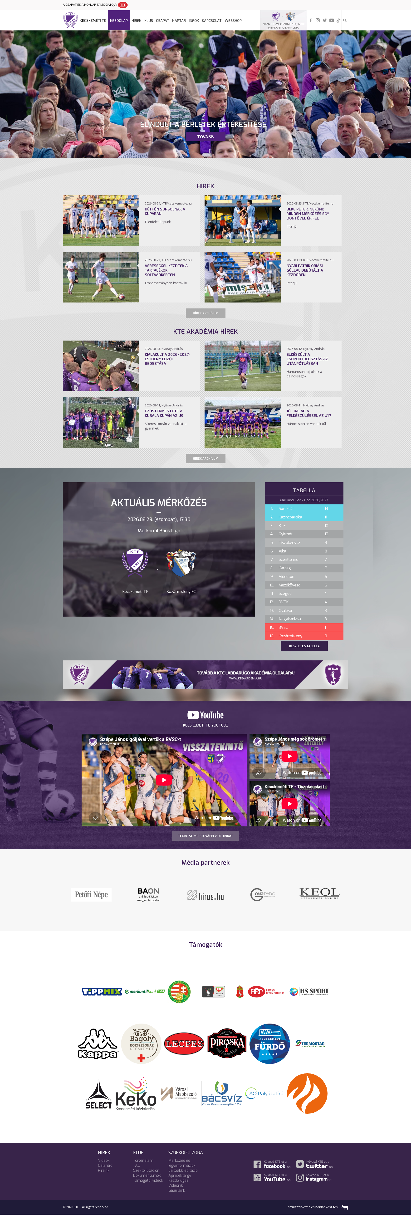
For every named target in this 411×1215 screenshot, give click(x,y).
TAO (136, 1165)
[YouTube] (331, 20)
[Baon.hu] (205, 894)
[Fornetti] (307, 1093)
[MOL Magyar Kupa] (214, 991)
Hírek (136, 20)
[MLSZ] (179, 991)
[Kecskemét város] (240, 991)
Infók (194, 20)
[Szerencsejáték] (102, 991)
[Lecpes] (184, 1043)
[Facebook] (311, 20)
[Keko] (136, 1093)
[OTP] (145, 991)
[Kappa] (98, 1043)
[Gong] (91, 894)
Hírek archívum (205, 313)
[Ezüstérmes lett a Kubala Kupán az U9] (101, 446)
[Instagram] (318, 20)
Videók (104, 1160)
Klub (148, 20)
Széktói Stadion (146, 1170)
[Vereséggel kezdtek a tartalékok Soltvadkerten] (101, 301)
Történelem (143, 1160)
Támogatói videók (148, 1180)
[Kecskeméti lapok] (319, 890)
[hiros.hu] (148, 894)
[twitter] (325, 20)
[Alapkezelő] (179, 1093)
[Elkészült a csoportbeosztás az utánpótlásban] (243, 389)
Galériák (105, 1165)
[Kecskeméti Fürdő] (270, 1043)
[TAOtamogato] (264, 1093)
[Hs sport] (309, 991)
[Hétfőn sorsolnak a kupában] (101, 244)
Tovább (205, 136)
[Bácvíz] (221, 1093)
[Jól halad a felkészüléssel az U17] (243, 446)
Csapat (162, 20)
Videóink (175, 1185)
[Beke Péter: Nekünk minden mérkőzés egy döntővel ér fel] (243, 244)
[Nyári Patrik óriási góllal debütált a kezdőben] (243, 301)
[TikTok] (338, 20)
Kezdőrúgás (178, 1180)
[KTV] (262, 897)
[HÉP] (266, 991)
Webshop (233, 20)
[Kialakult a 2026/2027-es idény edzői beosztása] (101, 389)
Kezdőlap (119, 20)
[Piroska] (227, 1043)
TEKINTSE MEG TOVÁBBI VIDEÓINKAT (205, 836)
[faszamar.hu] (343, 1207)
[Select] (98, 1093)
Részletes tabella (304, 646)
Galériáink (176, 1190)
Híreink (103, 1170)
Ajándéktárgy (179, 1175)
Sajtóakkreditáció (183, 1170)
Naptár (179, 20)
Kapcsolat (212, 20)
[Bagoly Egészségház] (141, 1043)
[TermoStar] (312, 1043)
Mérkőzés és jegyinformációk (182, 1163)
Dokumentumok (147, 1175)
